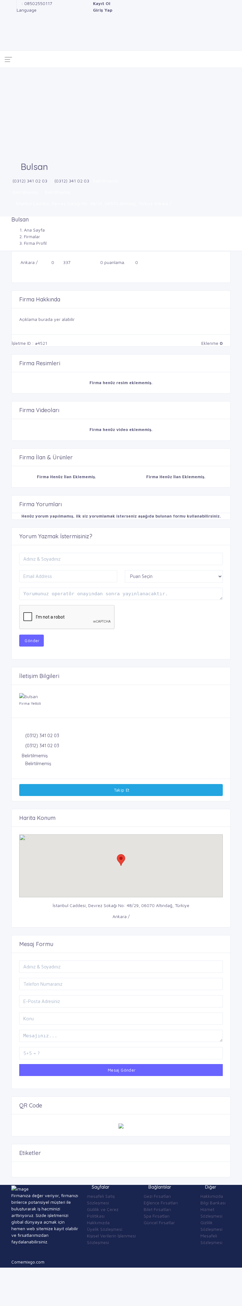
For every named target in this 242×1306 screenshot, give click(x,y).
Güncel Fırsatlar (159, 1222)
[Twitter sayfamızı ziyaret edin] (13, 16)
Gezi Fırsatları (157, 1196)
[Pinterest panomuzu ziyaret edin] (13, 43)
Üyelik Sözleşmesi (104, 1229)
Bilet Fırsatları (157, 1209)
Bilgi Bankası (213, 1202)
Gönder (31, 640)
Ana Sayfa (34, 230)
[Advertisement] (121, 115)
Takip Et (121, 790)
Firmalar (32, 236)
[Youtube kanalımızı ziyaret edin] (13, 29)
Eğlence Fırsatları (161, 1202)
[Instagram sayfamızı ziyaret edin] (13, 36)
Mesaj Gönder (120, 1070)
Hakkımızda (98, 1222)
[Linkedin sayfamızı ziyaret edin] (13, 23)
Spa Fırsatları (157, 1216)
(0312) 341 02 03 (30, 180)
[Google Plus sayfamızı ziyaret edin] (13, 10)
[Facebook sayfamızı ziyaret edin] (13, 3)
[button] (121, 860)
